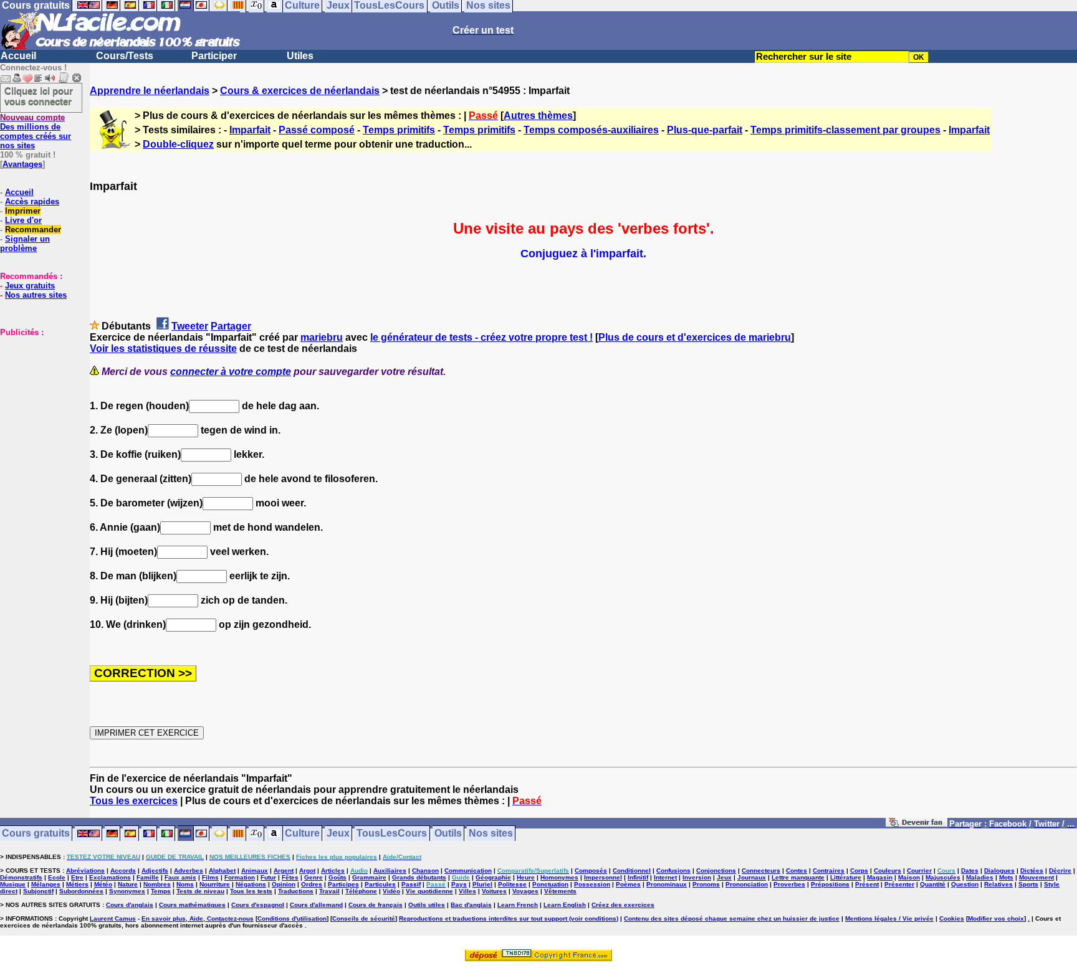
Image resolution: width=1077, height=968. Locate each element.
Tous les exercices (134, 800)
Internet (665, 877)
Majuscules (943, 877)
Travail (329, 891)
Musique (13, 884)
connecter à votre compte (230, 371)
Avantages (22, 164)
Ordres (311, 884)
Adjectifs (154, 870)
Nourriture (214, 884)
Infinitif (638, 877)
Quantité (932, 884)
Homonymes (559, 877)
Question (965, 884)
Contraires (829, 870)
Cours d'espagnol (257, 904)
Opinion (283, 884)
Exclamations (110, 877)
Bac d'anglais (471, 904)
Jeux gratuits (30, 285)
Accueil (18, 55)
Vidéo (391, 891)
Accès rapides (32, 201)
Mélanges (45, 884)
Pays (459, 884)
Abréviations (85, 870)
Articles (333, 870)
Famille (147, 877)
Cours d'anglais (129, 904)
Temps (161, 891)
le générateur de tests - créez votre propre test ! (481, 337)
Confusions (673, 870)
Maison (909, 877)
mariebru (321, 337)
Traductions (296, 891)
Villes (467, 891)
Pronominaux (666, 884)
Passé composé (317, 130)
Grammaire (369, 877)
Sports (1028, 884)
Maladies (979, 877)
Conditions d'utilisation (292, 918)
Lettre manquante (798, 877)
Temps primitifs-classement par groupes (845, 130)
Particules (380, 884)
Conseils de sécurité (363, 918)
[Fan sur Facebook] (916, 824)
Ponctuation (550, 884)
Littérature (845, 877)
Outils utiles (426, 904)
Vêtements (560, 891)
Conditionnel (632, 870)
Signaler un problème (25, 243)
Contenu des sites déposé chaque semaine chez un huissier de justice (732, 918)
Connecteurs (761, 870)
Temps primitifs (399, 130)
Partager (231, 326)
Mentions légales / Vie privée (889, 918)
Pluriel (482, 884)
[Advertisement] (37, 399)
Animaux (254, 870)
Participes (343, 884)
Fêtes (290, 877)
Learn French (517, 904)
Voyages (525, 891)
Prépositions (830, 884)
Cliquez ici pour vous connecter (38, 96)
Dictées (1031, 870)
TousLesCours (392, 833)
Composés (591, 870)
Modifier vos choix (996, 918)
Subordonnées (81, 891)
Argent (284, 870)
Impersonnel (603, 877)
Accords (123, 870)
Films (210, 877)
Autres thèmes (538, 115)
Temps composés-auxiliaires (591, 130)
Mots (1006, 877)
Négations (251, 884)
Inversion (696, 877)
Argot (307, 870)
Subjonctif (38, 891)
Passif (411, 884)
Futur (268, 877)
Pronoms (706, 884)
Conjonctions (716, 870)
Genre (313, 877)
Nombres (157, 884)
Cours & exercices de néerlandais (300, 90)
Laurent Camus (113, 918)
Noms (185, 884)
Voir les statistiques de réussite (163, 348)
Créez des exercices (622, 904)
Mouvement (1036, 877)
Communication (468, 870)
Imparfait (249, 130)
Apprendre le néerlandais (149, 90)
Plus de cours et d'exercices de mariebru (694, 337)
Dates (970, 870)
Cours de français (375, 904)
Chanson (425, 870)
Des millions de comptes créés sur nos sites (35, 131)
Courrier (919, 870)
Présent (867, 884)
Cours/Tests (124, 55)
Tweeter (189, 326)
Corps (859, 870)
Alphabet (222, 870)
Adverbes (188, 870)
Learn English (564, 904)
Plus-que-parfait (704, 130)
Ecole (56, 877)
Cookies (951, 918)
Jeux (338, 833)
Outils (448, 833)
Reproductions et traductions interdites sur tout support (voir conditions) (508, 918)
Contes (796, 870)
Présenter (899, 884)
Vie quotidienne (429, 891)
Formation (239, 877)
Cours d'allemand (316, 904)
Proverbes (789, 884)
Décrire (1060, 870)
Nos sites (491, 833)
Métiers (77, 884)
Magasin (880, 877)
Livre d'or (23, 220)
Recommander (33, 229)
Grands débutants (419, 877)
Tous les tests (251, 891)
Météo (103, 884)
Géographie (493, 877)
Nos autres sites (36, 295)
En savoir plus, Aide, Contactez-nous (197, 918)
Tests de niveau (200, 891)
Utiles (300, 55)
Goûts (337, 877)
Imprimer (23, 211)
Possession (592, 884)
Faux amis (180, 877)
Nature (128, 884)
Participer (214, 55)
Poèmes (628, 884)
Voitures (494, 891)
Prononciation (746, 884)
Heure (526, 877)
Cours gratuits (36, 833)
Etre (77, 877)
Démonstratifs (21, 877)
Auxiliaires (389, 870)
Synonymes (127, 891)
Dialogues (999, 870)
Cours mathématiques (192, 904)
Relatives (998, 884)
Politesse (512, 884)
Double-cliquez (178, 144)
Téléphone (361, 891)
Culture (302, 833)
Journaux (751, 877)
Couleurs (887, 870)
